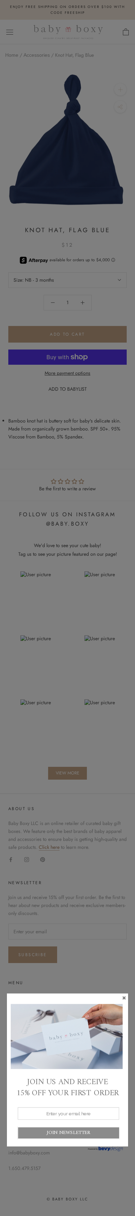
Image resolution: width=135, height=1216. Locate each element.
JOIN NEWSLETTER (68, 1132)
